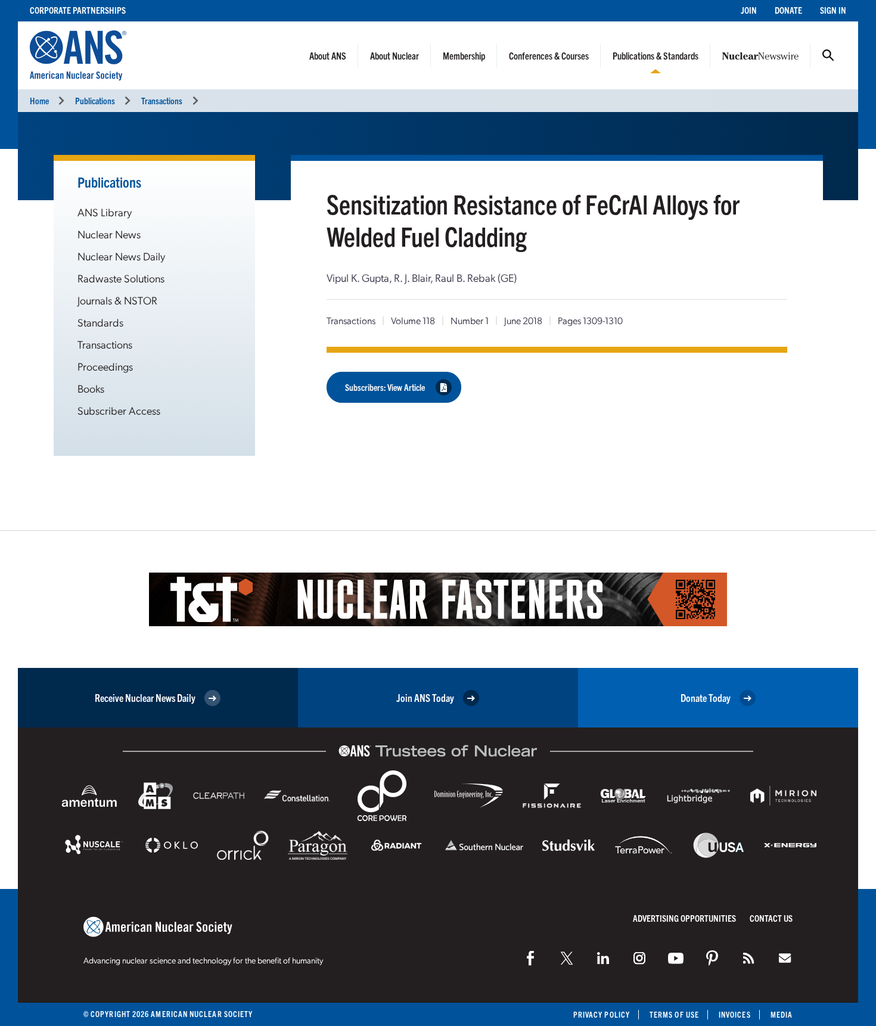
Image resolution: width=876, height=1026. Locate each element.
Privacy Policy (601, 1014)
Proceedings (105, 366)
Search (828, 55)
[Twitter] (566, 958)
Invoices (735, 1014)
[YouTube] (676, 958)
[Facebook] (530, 958)
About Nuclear (394, 55)
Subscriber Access (118, 410)
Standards (100, 322)
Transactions (161, 100)
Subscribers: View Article (385, 387)
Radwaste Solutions (120, 278)
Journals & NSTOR (117, 300)
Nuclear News (109, 234)
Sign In (833, 9)
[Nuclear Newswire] (748, 958)
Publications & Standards (655, 55)
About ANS (327, 55)
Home (39, 100)
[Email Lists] (785, 958)
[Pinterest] (712, 958)
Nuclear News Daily (121, 256)
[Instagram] (639, 958)
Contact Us (771, 918)
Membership (464, 55)
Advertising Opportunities (684, 918)
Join (749, 9)
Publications (95, 100)
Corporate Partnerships (78, 9)
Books (90, 388)
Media (782, 1014)
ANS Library (104, 212)
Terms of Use (674, 1014)
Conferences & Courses (549, 55)
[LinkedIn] (603, 958)
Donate (788, 9)
